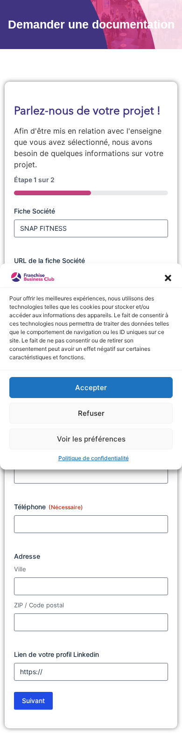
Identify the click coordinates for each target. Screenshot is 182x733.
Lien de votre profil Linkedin (56, 654)
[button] (168, 277)
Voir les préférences (91, 438)
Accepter (91, 387)
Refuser (91, 413)
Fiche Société (34, 211)
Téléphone (48, 507)
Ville (20, 569)
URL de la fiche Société (49, 260)
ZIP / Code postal (39, 605)
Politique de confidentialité (93, 458)
